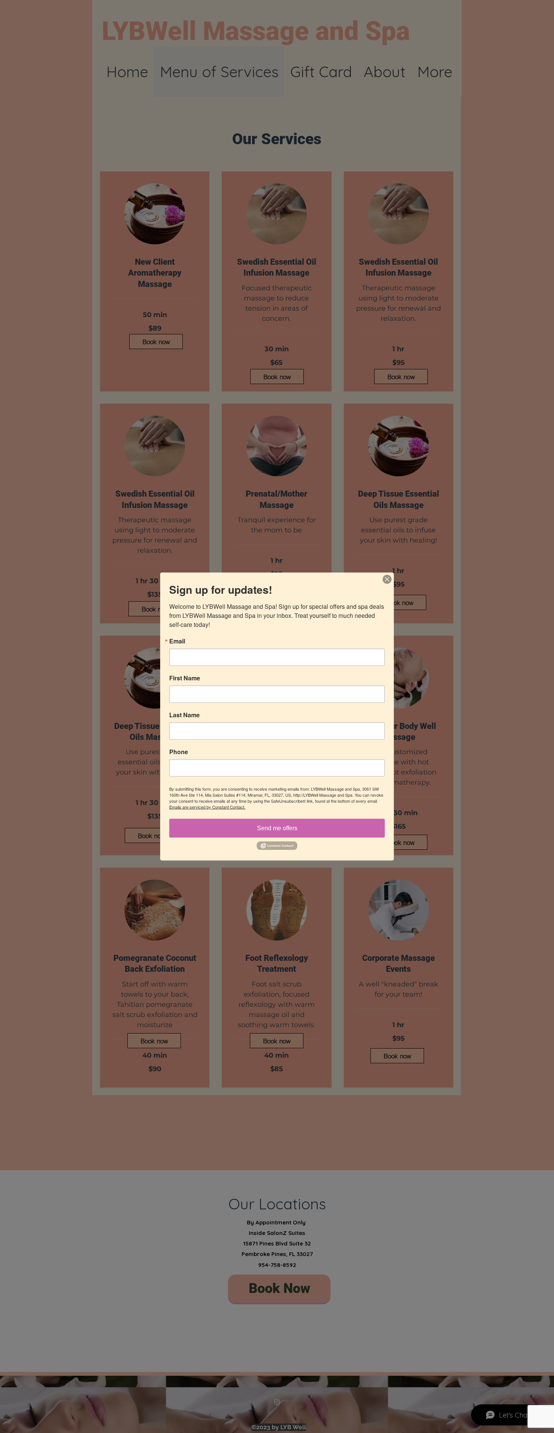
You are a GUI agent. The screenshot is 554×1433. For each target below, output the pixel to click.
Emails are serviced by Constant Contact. (207, 807)
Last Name (184, 715)
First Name (184, 678)
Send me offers (277, 828)
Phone (178, 752)
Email (177, 641)
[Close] (387, 579)
